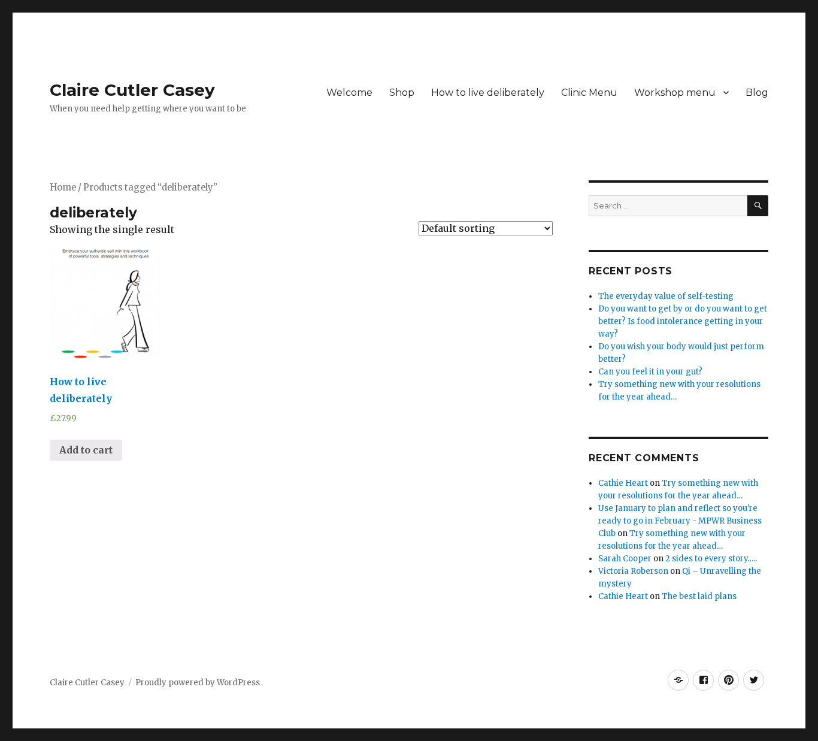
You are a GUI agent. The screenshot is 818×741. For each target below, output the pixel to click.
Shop (401, 92)
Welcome (349, 92)
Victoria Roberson (633, 571)
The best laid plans (699, 596)
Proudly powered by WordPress (197, 683)
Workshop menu (675, 92)
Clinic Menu (589, 92)
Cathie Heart (623, 483)
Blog (757, 92)
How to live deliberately (487, 92)
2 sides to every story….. (711, 559)
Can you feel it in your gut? (650, 372)
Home (63, 187)
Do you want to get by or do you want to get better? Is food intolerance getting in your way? (682, 321)
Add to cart (86, 450)
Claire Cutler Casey (132, 90)
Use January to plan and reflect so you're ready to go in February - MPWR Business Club (680, 521)
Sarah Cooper (625, 559)
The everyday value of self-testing (666, 296)
